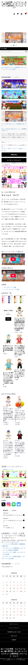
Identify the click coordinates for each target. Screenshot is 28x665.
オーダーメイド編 (10, 287)
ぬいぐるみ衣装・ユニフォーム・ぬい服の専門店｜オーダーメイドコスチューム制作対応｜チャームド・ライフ (14, 5)
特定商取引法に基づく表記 (14, 632)
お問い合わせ (14, 635)
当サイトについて (14, 624)
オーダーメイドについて (14, 160)
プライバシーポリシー (14, 628)
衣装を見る (14, 154)
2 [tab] (14, 45)
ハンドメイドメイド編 (11, 289)
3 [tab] (16, 45)
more (8, 319)
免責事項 (14, 639)
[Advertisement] (14, 24)
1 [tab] (11, 45)
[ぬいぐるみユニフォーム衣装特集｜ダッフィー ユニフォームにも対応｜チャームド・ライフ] (14, 60)
